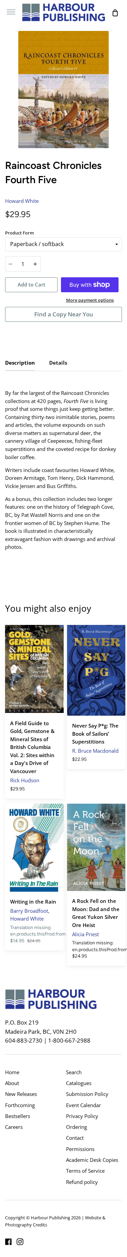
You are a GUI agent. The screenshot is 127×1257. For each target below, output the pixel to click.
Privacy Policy (82, 1116)
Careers (14, 1126)
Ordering (76, 1126)
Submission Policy (87, 1093)
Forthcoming (20, 1105)
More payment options (90, 300)
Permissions (80, 1149)
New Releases (21, 1093)
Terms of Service (85, 1170)
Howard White (22, 200)
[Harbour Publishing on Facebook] (8, 1241)
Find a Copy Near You (63, 314)
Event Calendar (83, 1105)
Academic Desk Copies (92, 1159)
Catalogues (78, 1083)
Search (74, 1072)
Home (12, 1072)
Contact (75, 1137)
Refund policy (82, 1182)
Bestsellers (17, 1116)
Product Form (19, 233)
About (12, 1083)
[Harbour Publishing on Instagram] (20, 1241)
